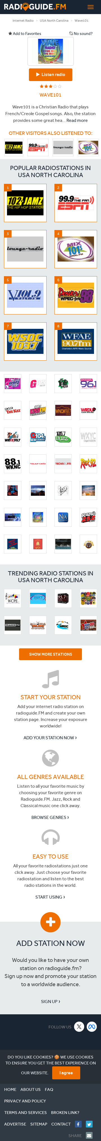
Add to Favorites (26, 33)
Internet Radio (23, 21)
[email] (91, 1135)
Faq (49, 1089)
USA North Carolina (54, 21)
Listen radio (52, 74)
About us (30, 1089)
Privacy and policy (25, 1101)
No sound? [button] (83, 33)
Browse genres (48, 817)
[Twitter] (91, 1124)
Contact (61, 1124)
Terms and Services (25, 1112)
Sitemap (38, 1124)
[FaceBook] (80, 1124)
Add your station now (49, 737)
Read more (77, 120)
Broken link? (65, 1112)
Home (10, 1089)
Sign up (49, 1001)
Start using (48, 897)
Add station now (50, 943)
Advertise (15, 1124)
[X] (79, 1026)
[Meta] (92, 1026)
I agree (66, 1072)
